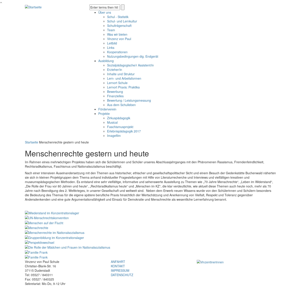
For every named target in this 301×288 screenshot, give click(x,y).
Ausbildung (106, 61)
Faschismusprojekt (120, 127)
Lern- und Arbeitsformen (124, 78)
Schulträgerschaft (119, 25)
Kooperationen (117, 52)
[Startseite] (33, 6)
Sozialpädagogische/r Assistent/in (130, 65)
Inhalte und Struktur (121, 74)
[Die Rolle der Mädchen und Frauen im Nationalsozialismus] (67, 247)
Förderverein (107, 109)
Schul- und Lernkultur (122, 21)
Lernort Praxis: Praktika (123, 87)
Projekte (104, 113)
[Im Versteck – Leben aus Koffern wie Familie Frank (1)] (36, 251)
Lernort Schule (117, 83)
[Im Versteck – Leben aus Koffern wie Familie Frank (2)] (36, 257)
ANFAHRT (118, 261)
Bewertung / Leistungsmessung (129, 100)
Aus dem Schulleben (121, 105)
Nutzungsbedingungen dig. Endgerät (132, 56)
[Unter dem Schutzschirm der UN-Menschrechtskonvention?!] (47, 217)
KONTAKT (118, 266)
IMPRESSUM (120, 270)
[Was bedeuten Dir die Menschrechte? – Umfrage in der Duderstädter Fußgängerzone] (36, 227)
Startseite (31, 142)
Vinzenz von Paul (119, 39)
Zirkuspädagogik (118, 118)
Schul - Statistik (117, 17)
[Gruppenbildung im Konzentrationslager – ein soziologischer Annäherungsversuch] (54, 237)
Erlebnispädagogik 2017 (124, 131)
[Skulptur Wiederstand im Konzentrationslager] (52, 212)
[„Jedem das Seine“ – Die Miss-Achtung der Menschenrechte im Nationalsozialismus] (54, 232)
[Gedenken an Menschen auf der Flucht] (44, 222)
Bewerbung (115, 91)
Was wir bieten (117, 34)
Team (111, 30)
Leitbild (112, 43)
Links (110, 47)
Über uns (104, 12)
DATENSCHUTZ (122, 275)
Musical (112, 122)
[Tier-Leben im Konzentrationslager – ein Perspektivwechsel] (39, 242)
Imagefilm (114, 135)
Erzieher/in (114, 69)
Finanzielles (115, 96)
